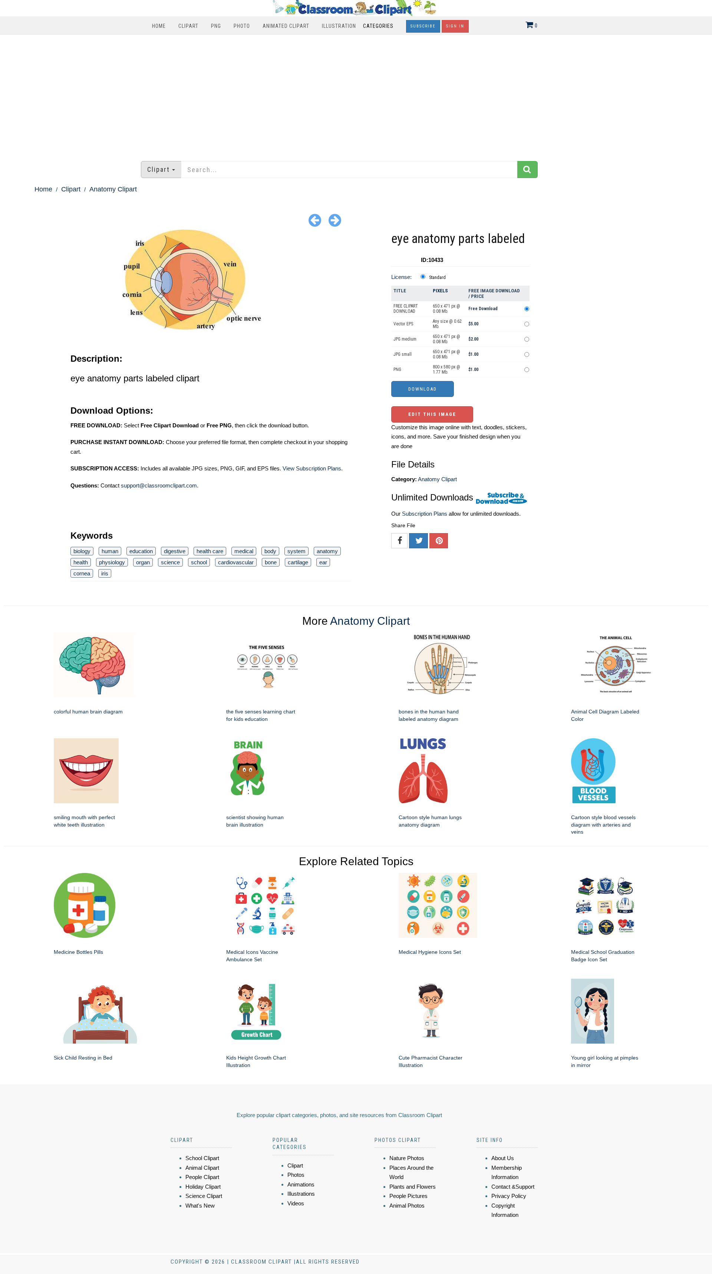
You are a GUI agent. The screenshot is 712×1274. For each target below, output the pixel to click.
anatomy (327, 551)
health (80, 562)
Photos (295, 1175)
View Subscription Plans (312, 468)
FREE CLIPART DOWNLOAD (405, 308)
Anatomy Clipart (113, 189)
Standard (437, 277)
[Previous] (315, 220)
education (141, 551)
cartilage (298, 562)
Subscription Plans (424, 513)
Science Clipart (203, 1196)
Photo (242, 26)
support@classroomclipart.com (159, 485)
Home (159, 26)
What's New (200, 1205)
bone (271, 562)
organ (143, 562)
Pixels (440, 290)
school (199, 562)
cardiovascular (236, 562)
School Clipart (202, 1158)
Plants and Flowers (412, 1186)
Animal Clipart (202, 1168)
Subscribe (423, 26)
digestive (174, 551)
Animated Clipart (286, 26)
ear (323, 562)
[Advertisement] (356, 94)
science (170, 562)
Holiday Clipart (203, 1186)
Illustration (339, 26)
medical (243, 551)
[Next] (335, 220)
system (296, 551)
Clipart (188, 26)
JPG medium (404, 339)
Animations (300, 1184)
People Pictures (408, 1196)
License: (401, 277)
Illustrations (301, 1194)
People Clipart (202, 1177)
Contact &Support (512, 1186)
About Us (502, 1158)
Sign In (455, 26)
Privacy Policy (508, 1196)
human (110, 551)
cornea (81, 573)
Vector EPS (403, 323)
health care (210, 551)
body (270, 551)
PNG (216, 26)
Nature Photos (406, 1158)
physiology (112, 562)
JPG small (402, 354)
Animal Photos (407, 1205)
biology (81, 551)
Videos (295, 1203)
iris (104, 573)
